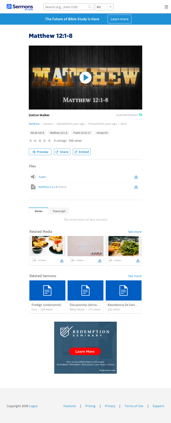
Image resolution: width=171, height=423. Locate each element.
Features (69, 406)
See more (135, 231)
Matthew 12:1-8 (52, 187)
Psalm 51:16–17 (82, 133)
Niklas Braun (77, 309)
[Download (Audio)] (136, 177)
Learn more (119, 19)
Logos (33, 406)
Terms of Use (133, 406)
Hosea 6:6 (102, 133)
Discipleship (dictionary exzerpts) (93, 305)
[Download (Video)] (136, 187)
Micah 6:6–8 (37, 133)
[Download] (61, 260)
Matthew (34, 124)
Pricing (90, 406)
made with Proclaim (127, 114)
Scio (34, 309)
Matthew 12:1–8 (58, 133)
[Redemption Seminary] (85, 348)
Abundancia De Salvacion (125, 305)
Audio (42, 177)
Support (158, 406)
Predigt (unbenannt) (46, 305)
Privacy (110, 406)
